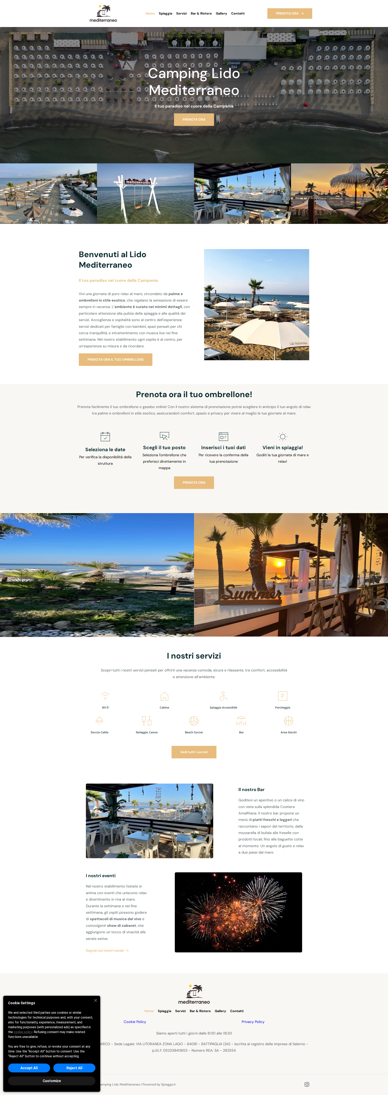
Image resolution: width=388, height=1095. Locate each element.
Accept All (29, 1068)
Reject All (74, 1068)
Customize (52, 1081)
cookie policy (23, 1032)
